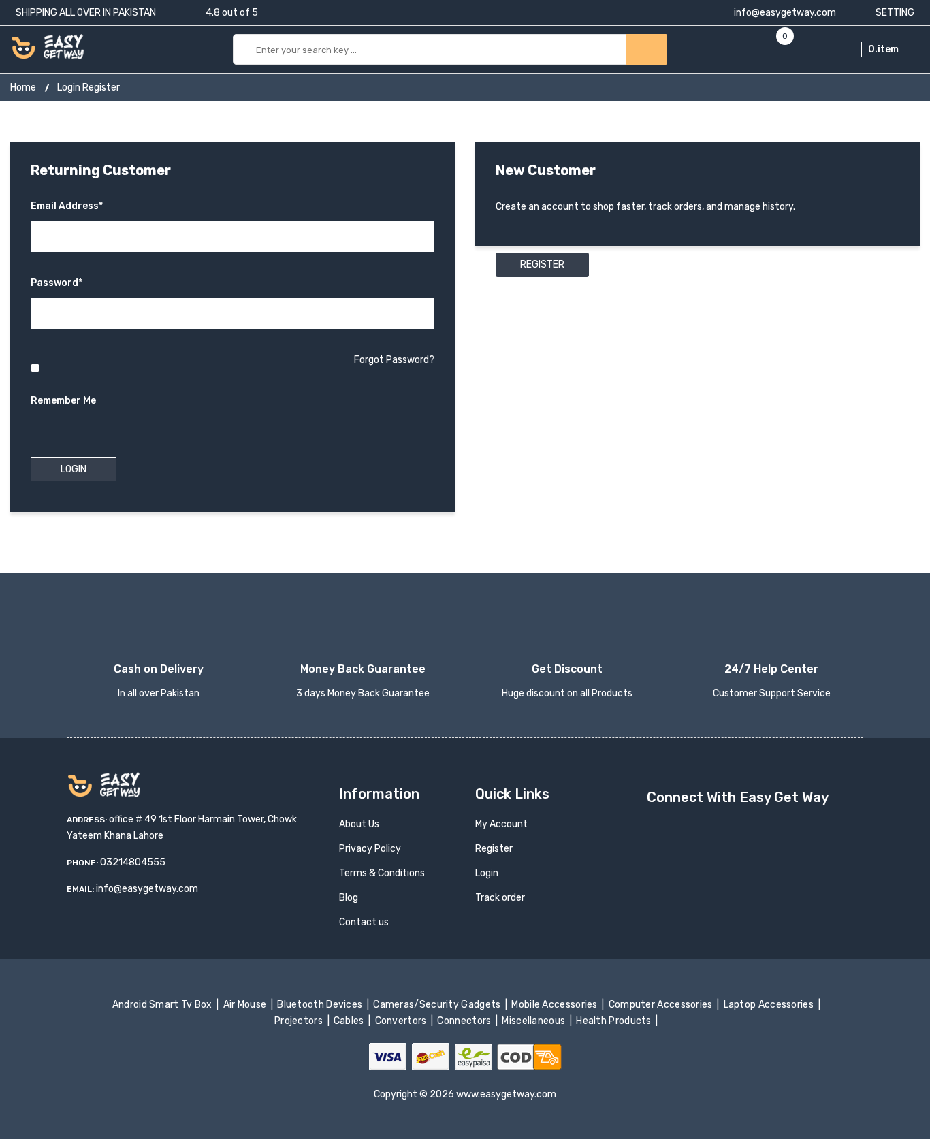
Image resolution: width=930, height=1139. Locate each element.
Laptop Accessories (769, 1004)
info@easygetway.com (784, 12)
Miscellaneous (535, 1021)
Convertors (401, 1021)
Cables (350, 1021)
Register (542, 264)
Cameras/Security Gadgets (438, 1004)
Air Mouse (246, 1004)
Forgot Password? (394, 360)
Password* (56, 283)
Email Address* (67, 206)
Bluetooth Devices (321, 1004)
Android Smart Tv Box (163, 1004)
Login (486, 873)
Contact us (364, 922)
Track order (500, 897)
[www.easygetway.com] (47, 46)
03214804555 (132, 862)
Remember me (63, 400)
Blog (348, 897)
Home (23, 87)
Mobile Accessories (555, 1004)
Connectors (465, 1021)
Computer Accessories (661, 1004)
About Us (359, 824)
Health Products (615, 1021)
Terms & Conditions (382, 873)
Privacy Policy (370, 848)
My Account (501, 824)
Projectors (299, 1021)
